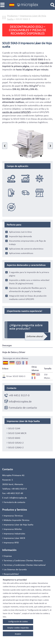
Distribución (25, 192)
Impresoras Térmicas (13, 515)
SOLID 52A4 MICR (17, 433)
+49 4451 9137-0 (19, 395)
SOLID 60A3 (14, 437)
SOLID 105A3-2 (16, 442)
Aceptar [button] (18, 634)
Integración (11, 178)
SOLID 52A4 (14, 428)
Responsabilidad (11, 574)
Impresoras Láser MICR (14, 538)
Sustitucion (11, 207)
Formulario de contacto (23, 407)
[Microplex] (27, 5)
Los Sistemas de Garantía (15, 569)
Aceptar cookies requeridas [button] (18, 627)
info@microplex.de (20, 401)
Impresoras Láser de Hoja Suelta (18, 524)
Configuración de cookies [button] (18, 621)
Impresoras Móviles (13, 529)
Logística (39, 178)
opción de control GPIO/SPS (16, 112)
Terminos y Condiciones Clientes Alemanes (23, 560)
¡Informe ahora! (35, 336)
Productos (12, 15)
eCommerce (11, 192)
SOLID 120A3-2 (16, 447)
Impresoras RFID (11, 542)
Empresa (8, 556)
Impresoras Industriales (14, 533)
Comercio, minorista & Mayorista (39, 192)
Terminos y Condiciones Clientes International (25, 565)
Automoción (25, 178)
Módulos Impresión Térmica (16, 520)
